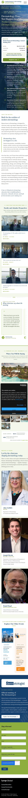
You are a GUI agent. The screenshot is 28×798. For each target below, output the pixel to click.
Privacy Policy (4, 795)
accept (14, 409)
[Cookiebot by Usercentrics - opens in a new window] (20, 385)
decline (14, 413)
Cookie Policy (15, 795)
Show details (20, 405)
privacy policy (19, 399)
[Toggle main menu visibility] (25, 2)
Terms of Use (9, 795)
